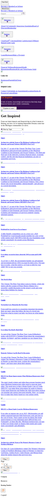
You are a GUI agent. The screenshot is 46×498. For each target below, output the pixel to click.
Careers (11, 93)
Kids (15, 80)
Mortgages (9, 55)
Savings (28, 41)
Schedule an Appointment (18, 91)
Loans (3, 55)
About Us (4, 26)
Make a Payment (19, 55)
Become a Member (7, 6)
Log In (16, 6)
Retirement (18, 67)
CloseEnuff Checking (9, 41)
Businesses (5, 80)
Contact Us (5, 91)
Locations (30, 91)
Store (21, 6)
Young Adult (31, 69)
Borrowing (7, 49)
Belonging (7, 20)
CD (32, 41)
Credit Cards (10, 43)
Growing (6, 61)
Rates (15, 93)
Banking (6, 34)
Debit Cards (21, 41)
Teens (19, 80)
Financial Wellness (7, 67)
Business (13, 69)
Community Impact (14, 26)
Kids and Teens (21, 69)
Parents (11, 80)
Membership (11, 28)
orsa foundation (26, 26)
